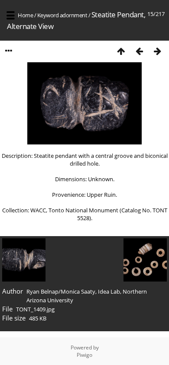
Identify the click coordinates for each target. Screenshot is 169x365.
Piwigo (84, 355)
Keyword (48, 15)
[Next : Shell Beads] (157, 51)
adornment (74, 15)
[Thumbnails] (121, 51)
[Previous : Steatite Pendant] (139, 51)
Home (25, 15)
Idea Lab (109, 291)
